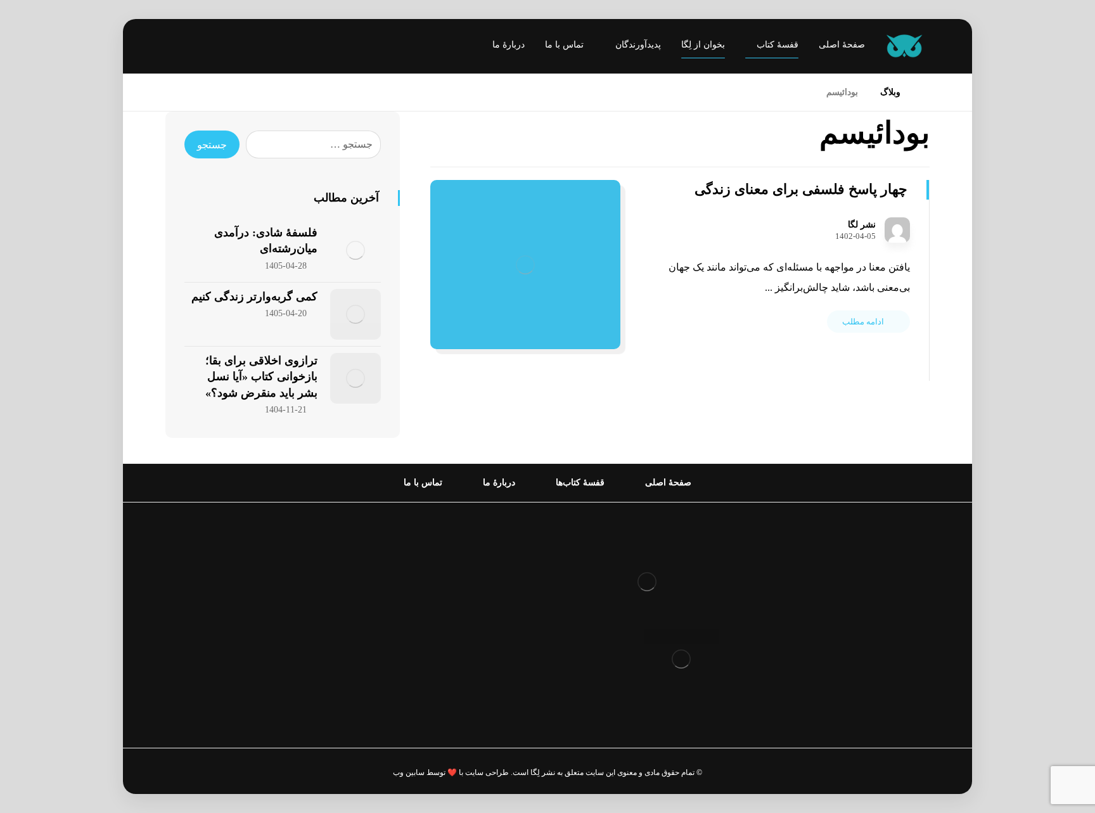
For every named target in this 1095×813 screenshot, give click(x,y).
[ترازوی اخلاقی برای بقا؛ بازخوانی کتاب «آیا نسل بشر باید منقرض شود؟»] (355, 378)
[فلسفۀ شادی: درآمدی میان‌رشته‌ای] (355, 250)
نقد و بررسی (493, 584)
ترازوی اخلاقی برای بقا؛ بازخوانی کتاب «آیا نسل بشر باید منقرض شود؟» (261, 376)
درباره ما (501, 564)
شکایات (503, 625)
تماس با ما (498, 645)
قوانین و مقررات (485, 544)
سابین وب (409, 772)
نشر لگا (862, 225)
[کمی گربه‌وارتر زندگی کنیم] (355, 314)
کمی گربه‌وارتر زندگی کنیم (254, 296)
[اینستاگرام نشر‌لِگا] (187, 47)
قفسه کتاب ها (490, 604)
